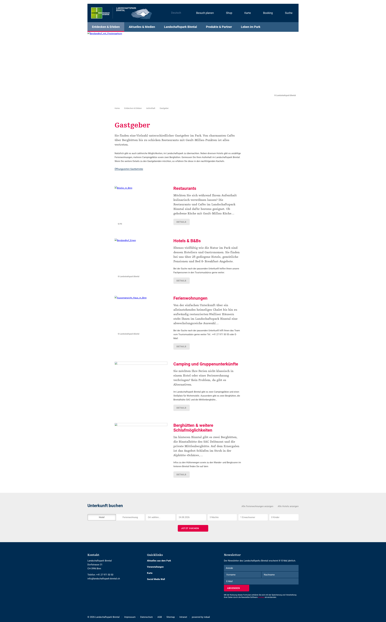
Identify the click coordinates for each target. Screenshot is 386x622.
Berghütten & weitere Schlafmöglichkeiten (193, 428)
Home (117, 108)
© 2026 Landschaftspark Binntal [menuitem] (103, 617)
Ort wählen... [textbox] (154, 517)
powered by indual (201, 617)
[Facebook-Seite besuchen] (88, 587)
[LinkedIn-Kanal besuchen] (93, 587)
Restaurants (184, 188)
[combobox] (160, 517)
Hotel (101, 517)
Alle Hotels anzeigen (288, 506)
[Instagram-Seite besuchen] (91, 587)
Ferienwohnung (130, 517)
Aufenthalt (150, 108)
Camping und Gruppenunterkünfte (205, 364)
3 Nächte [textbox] (214, 517)
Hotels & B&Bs (187, 240)
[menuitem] (202, 13)
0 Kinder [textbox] (275, 517)
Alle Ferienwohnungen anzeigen (257, 506)
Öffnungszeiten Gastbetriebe (129, 169)
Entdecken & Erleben (133, 108)
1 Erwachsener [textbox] (247, 517)
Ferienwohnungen (190, 298)
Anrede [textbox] (229, 568)
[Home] (121, 13)
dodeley (261, 597)
